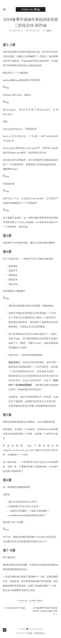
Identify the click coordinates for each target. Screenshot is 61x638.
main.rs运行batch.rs (13, 129)
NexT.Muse (39, 633)
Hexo (30, 633)
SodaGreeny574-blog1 (15, 608)
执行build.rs (9, 110)
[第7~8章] (56, 550)
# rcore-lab (22, 601)
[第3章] (56, 235)
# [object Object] (36, 601)
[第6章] (56, 480)
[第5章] (56, 414)
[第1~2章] (56, 44)
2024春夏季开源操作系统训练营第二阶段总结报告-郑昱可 (45, 611)
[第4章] (56, 251)
